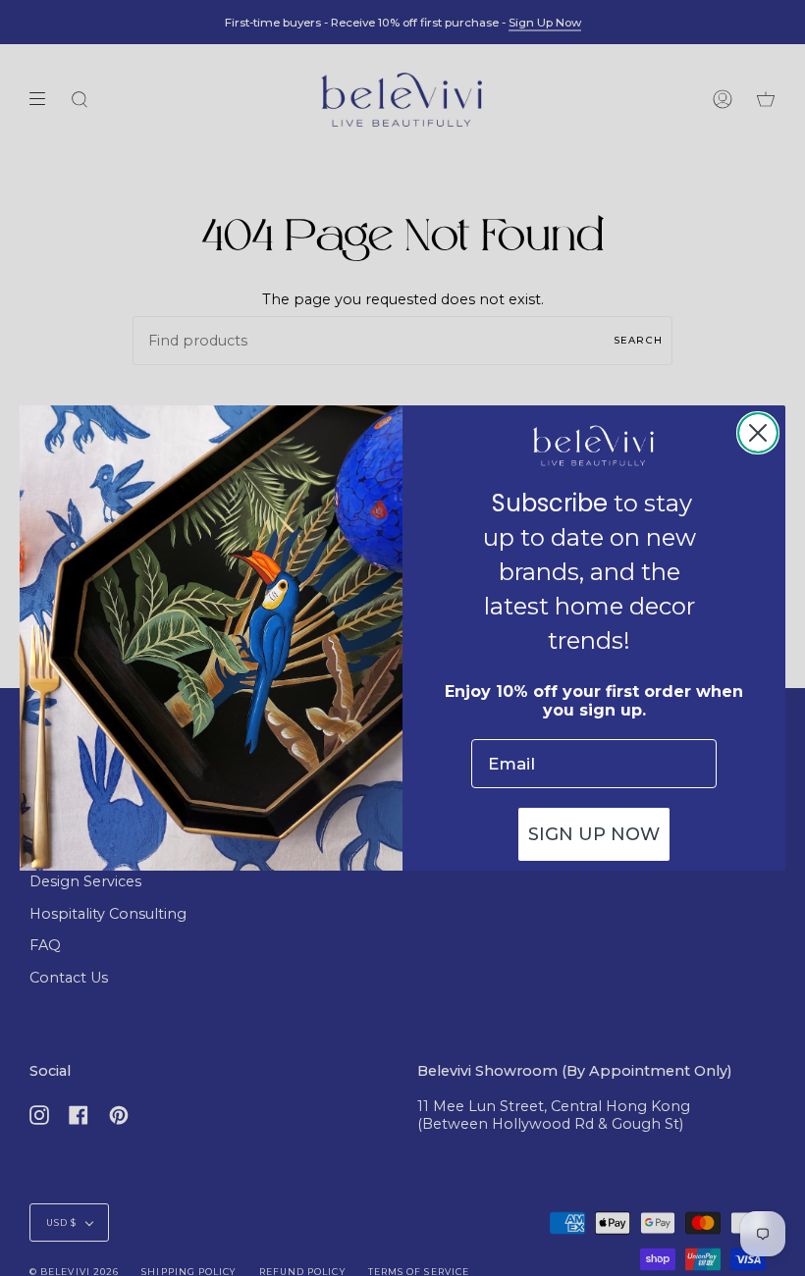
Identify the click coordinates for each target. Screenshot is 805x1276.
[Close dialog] (758, 432)
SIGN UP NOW (594, 834)
